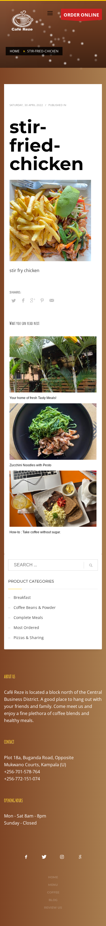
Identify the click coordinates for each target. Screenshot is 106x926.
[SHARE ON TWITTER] (14, 300)
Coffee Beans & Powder (35, 607)
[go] (91, 565)
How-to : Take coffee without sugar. (35, 532)
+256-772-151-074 (22, 779)
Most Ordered (26, 627)
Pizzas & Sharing (29, 637)
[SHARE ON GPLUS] (33, 300)
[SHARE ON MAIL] (52, 300)
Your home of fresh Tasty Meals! (33, 398)
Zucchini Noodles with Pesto (30, 465)
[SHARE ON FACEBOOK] (23, 300)
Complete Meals (28, 617)
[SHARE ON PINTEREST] (42, 300)
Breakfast (22, 597)
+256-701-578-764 (22, 772)
